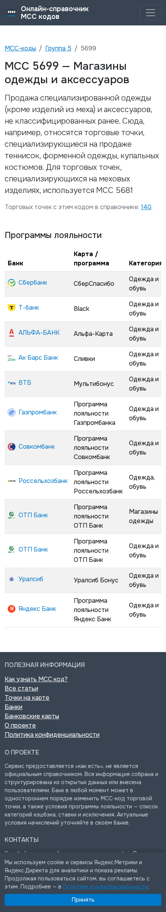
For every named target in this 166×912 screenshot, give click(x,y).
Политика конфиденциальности (52, 735)
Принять (83, 899)
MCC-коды (20, 48)
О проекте (20, 725)
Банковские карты (32, 716)
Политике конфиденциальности (105, 886)
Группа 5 (58, 48)
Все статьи (21, 688)
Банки (13, 707)
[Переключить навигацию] (150, 12)
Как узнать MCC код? (36, 679)
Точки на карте (27, 698)
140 (146, 207)
